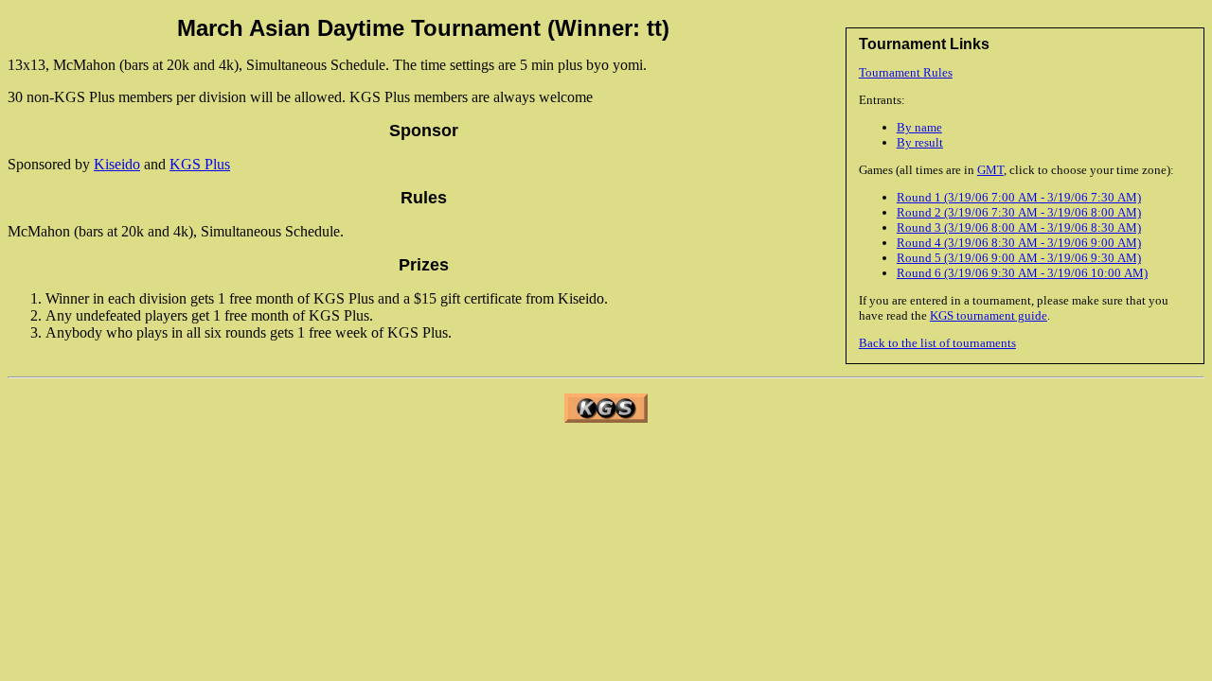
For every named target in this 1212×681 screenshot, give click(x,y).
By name (919, 127)
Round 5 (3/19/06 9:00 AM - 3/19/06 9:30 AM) (1019, 258)
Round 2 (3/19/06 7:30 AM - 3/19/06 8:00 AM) (1019, 212)
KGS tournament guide (988, 315)
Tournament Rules (906, 72)
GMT (990, 170)
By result (920, 142)
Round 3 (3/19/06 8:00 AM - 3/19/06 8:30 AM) (1019, 227)
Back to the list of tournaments (937, 343)
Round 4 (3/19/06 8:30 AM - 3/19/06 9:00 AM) (1019, 243)
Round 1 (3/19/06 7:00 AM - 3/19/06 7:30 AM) (1019, 197)
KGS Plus (199, 164)
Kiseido (117, 164)
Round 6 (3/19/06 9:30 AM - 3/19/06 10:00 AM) (1022, 273)
